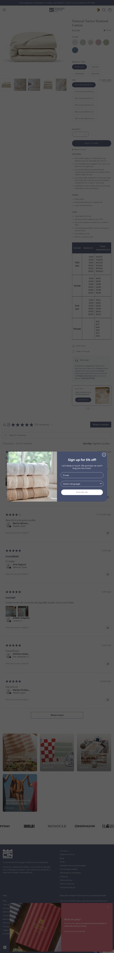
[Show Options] (100, 484)
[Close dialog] (104, 454)
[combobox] (81, 484)
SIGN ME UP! (82, 492)
